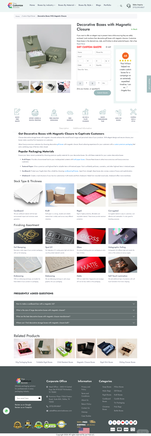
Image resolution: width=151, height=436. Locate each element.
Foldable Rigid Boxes (44, 362)
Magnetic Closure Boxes (86, 362)
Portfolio (107, 5)
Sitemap (84, 412)
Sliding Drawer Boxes (127, 362)
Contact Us (85, 408)
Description (64, 128)
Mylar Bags (106, 390)
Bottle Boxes (118, 410)
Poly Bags (117, 406)
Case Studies (86, 416)
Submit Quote (102, 92)
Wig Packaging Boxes (23, 362)
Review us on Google (23, 404)
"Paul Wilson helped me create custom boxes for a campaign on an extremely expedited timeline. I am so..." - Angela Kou (125, 77)
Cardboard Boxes (106, 400)
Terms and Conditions (85, 394)
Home (32, 5)
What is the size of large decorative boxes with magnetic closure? (40, 310)
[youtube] (123, 422)
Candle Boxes (119, 398)
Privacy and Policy (85, 388)
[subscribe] (39, 398)
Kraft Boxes (118, 394)
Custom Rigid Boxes (28, 16)
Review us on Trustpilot (23, 407)
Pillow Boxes (118, 387)
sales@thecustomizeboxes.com (60, 410)
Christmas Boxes (106, 408)
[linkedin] (127, 422)
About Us (84, 400)
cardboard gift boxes (71, 171)
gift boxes (60, 144)
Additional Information (82, 128)
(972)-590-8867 (138, 7)
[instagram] (119, 422)
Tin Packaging (119, 402)
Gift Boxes (118, 390)
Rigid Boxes (106, 394)
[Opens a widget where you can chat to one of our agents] (143, 432)
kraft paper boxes (79, 159)
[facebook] (110, 422)
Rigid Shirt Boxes (106, 362)
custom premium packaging (123, 144)
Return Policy (86, 404)
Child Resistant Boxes (65, 362)
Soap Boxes (106, 387)
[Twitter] (114, 422)
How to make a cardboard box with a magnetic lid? (35, 304)
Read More (81, 44)
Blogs (98, 5)
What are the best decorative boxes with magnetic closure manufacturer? (43, 316)
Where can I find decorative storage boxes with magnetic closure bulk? (42, 322)
